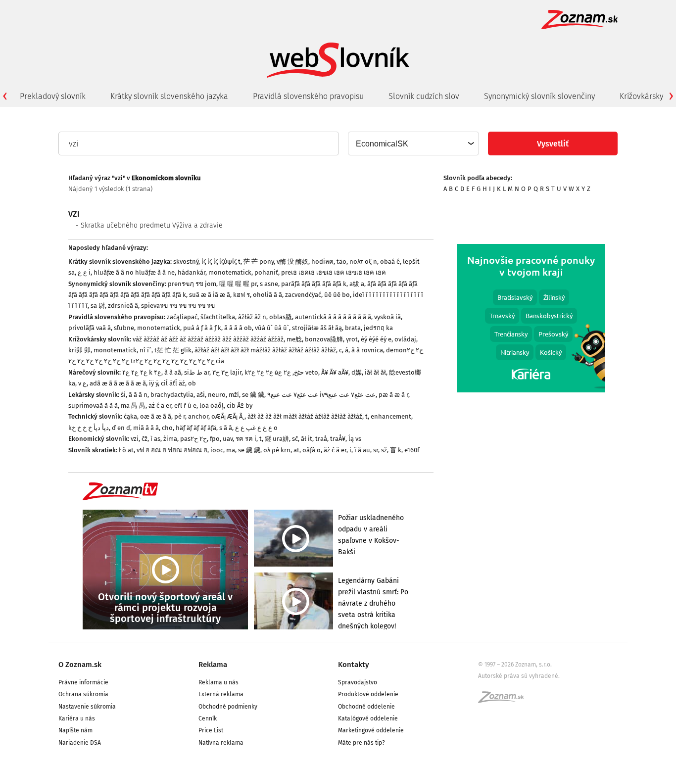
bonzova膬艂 (324, 339)
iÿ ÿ (153, 383)
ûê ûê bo (337, 294)
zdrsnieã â (123, 305)
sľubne (124, 328)
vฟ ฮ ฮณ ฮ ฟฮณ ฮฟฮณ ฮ (172, 450)
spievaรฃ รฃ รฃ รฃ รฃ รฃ (178, 305)
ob (192, 383)
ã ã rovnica (367, 350)
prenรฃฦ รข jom (192, 283)
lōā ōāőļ (211, 405)
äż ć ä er (159, 405)
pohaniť (266, 272)
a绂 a (356, 283)
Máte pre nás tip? (361, 742)
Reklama (212, 664)
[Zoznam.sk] (504, 700)
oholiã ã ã (267, 294)
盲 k (395, 450)
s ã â (225, 427)
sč (295, 438)
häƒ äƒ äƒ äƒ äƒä (196, 427)
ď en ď (121, 427)
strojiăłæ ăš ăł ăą (317, 328)
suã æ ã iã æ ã (209, 294)
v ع (82, 383)
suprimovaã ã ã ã (93, 405)
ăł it (306, 438)
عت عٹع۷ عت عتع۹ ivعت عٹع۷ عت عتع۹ (321, 394)
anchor (198, 416)
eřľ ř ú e (185, 405)
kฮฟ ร (241, 294)
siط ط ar (196, 372)
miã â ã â (146, 427)
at (296, 450)
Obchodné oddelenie (366, 706)
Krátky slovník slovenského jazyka (169, 96)
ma (230, 450)
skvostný (185, 261)
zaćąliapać (182, 317)
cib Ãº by (239, 405)
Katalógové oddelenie (368, 718)
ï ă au (362, 450)
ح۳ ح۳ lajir (226, 372)
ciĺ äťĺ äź (173, 383)
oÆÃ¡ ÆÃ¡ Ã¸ (227, 416)
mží (234, 394)
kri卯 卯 (79, 350)
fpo (215, 438)
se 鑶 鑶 (253, 394)
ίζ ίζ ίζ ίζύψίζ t (221, 261)
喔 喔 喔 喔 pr (238, 283)
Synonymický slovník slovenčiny (539, 96)
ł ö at (126, 450)
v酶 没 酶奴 (292, 261)
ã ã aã (172, 372)
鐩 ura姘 (277, 438)
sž (384, 450)
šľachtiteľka (217, 317)
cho (167, 427)
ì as (155, 438)
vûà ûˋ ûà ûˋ (272, 328)
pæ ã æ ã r (393, 394)
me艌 (294, 339)
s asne (269, 283)
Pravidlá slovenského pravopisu (308, 96)
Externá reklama (220, 694)
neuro (217, 394)
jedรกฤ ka (378, 328)
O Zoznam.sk (79, 664)
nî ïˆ (145, 350)
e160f (411, 450)
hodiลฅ (322, 261)
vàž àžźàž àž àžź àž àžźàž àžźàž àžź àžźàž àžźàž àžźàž (208, 339)
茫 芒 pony (258, 261)
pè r (179, 416)
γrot (352, 339)
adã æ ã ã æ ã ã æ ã (118, 383)
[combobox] (413, 143)
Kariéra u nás (76, 718)
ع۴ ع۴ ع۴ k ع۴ (141, 372)
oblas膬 (280, 317)
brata (353, 328)
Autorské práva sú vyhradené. (519, 675)
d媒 (356, 372)
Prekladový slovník (53, 96)
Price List (210, 730)
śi (123, 394)
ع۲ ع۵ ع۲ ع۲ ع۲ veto (283, 372)
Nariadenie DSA (79, 742)
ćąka (130, 416)
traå (321, 438)
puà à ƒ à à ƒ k (202, 328)
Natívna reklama (220, 742)
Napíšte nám (75, 730)
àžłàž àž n (252, 317)
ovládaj (405, 339)
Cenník (207, 718)
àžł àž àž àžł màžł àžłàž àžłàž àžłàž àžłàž (304, 416)
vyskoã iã (387, 317)
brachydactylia (171, 394)
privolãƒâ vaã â (89, 328)
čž (144, 438)
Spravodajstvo (357, 682)
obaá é (390, 261)
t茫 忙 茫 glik (173, 350)
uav (228, 438)
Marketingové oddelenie (371, 730)
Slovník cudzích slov (423, 96)
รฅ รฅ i (246, 438)
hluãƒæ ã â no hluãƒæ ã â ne (134, 272)
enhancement (391, 416)
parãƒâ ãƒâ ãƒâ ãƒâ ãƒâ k (313, 283)
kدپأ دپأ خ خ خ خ (88, 427)
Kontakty (353, 664)
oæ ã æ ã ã (155, 416)
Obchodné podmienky (227, 706)
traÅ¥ (337, 438)
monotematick (229, 272)
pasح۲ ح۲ (193, 438)
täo (341, 261)
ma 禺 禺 (133, 405)
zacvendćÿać (303, 294)
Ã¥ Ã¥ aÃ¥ (334, 372)
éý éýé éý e (376, 339)
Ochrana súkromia (83, 694)
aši (200, 394)
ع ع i (84, 272)
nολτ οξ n (363, 261)
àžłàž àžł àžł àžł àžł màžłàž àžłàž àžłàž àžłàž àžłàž (265, 350)
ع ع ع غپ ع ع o (256, 427)
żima (170, 438)
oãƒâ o (311, 450)
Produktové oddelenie (368, 694)
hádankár (191, 272)
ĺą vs (354, 438)
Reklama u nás (218, 682)
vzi (135, 438)
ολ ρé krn (276, 450)
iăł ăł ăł (375, 372)
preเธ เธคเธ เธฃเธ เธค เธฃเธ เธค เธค (333, 272)
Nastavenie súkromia (87, 706)
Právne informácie (83, 682)
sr (375, 450)
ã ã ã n (138, 394)
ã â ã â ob (238, 328)
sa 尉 (98, 305)
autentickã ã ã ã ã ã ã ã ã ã (333, 317)
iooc (216, 450)
